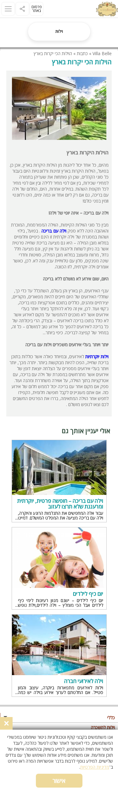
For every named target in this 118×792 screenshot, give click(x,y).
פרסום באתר (36, 8)
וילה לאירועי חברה (83, 681)
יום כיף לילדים (88, 594)
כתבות (82, 53)
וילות (59, 31)
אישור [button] (59, 780)
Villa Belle (102, 53)
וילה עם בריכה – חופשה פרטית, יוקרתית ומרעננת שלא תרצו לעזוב (60, 503)
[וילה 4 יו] (107, 10)
